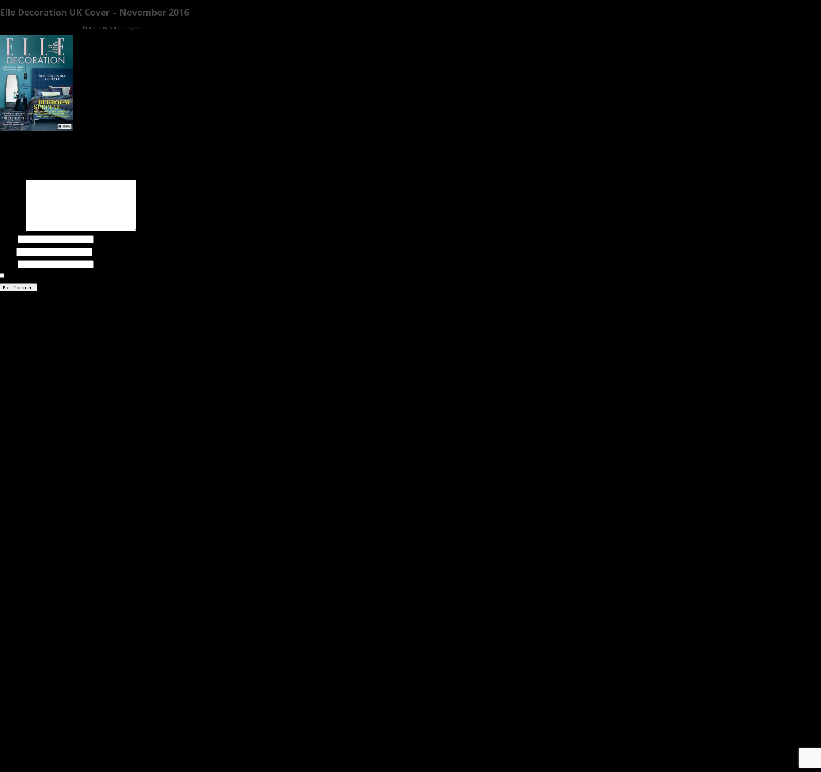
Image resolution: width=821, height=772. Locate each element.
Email (7, 252)
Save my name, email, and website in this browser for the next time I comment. (88, 276)
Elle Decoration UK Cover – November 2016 (94, 12)
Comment (12, 183)
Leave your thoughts (117, 27)
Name (8, 239)
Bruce (89, 27)
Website (8, 264)
